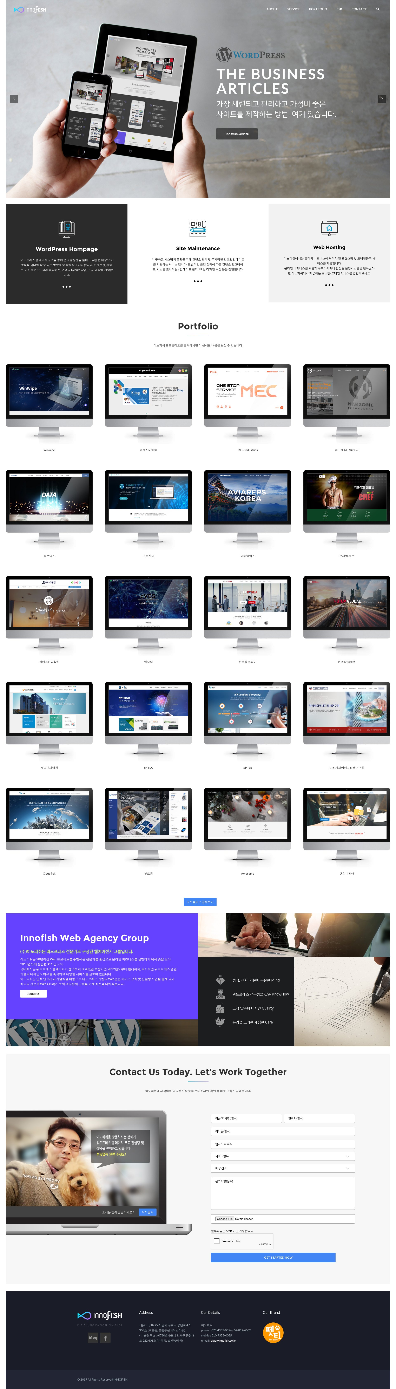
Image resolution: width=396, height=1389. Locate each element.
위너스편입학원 (49, 661)
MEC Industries (248, 450)
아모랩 (148, 661)
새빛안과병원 (49, 767)
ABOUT (272, 9)
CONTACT (359, 9)
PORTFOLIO (318, 9)
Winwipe (49, 450)
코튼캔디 (148, 555)
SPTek (247, 767)
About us (33, 993)
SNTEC (148, 767)
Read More (16, 460)
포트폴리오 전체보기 (200, 902)
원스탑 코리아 (248, 661)
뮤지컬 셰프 (346, 555)
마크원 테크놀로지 (347, 450)
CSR (339, 9)
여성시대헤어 (148, 450)
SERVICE (293, 9)
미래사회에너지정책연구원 (347, 767)
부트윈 (148, 873)
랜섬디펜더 (347, 873)
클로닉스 (49, 555)
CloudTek (49, 873)
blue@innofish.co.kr (223, 1340)
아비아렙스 (247, 555)
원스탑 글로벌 (347, 661)
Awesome (247, 873)
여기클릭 (147, 1212)
